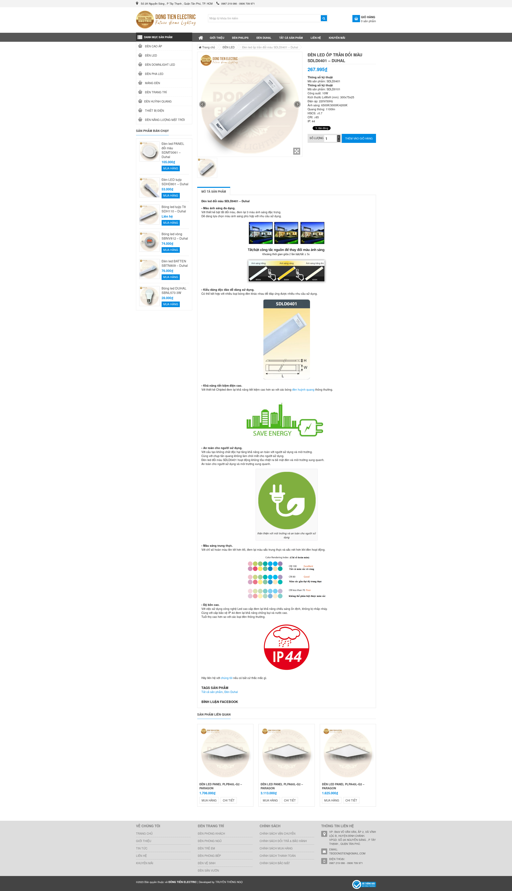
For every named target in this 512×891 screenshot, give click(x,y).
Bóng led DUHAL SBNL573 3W (174, 290)
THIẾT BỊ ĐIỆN (154, 110)
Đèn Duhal (231, 692)
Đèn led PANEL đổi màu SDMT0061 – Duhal (173, 150)
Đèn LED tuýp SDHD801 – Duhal (175, 181)
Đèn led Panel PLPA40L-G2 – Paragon (343, 786)
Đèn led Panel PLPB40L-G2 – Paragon (220, 786)
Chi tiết (229, 800)
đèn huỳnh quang (303, 389)
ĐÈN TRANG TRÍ (155, 92)
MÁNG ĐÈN (152, 83)
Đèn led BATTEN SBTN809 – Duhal (175, 263)
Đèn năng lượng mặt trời (164, 120)
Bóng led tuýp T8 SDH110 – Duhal (174, 209)
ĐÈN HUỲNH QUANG (158, 101)
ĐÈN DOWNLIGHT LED (159, 65)
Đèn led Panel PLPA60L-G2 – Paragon (282, 786)
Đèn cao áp (153, 46)
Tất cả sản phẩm (212, 692)
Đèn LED (150, 55)
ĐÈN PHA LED (153, 74)
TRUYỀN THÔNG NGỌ (229, 882)
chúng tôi (226, 678)
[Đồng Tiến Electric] (364, 884)
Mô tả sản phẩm (213, 191)
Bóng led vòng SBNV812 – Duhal (175, 236)
